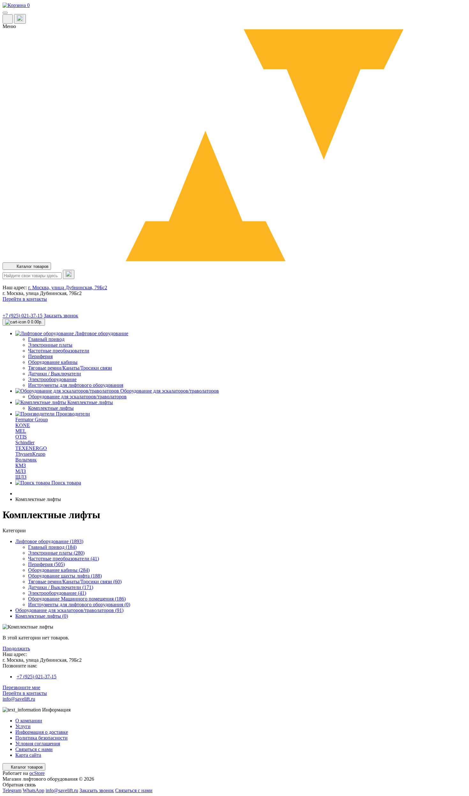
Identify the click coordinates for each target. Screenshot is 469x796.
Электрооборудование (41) (57, 593)
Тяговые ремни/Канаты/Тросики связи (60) (75, 581)
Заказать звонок (61, 315)
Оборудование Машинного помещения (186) (77, 598)
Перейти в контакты (25, 693)
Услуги (23, 726)
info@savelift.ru (19, 699)
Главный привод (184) (52, 547)
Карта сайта (28, 755)
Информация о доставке (41, 732)
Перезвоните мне (21, 687)
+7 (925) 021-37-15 (22, 315)
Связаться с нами (34, 749)
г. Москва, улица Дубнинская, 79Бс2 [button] (67, 287)
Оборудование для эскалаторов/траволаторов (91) (69, 610)
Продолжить (16, 648)
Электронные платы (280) (56, 553)
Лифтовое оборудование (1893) (49, 541)
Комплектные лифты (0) (41, 616)
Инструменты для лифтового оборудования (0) (79, 604)
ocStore (37, 773)
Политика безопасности (41, 738)
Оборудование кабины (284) (59, 570)
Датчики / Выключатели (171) (60, 587)
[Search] (68, 274)
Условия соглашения (37, 743)
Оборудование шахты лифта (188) (65, 576)
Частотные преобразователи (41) (63, 558)
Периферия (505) (46, 564)
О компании (28, 720)
